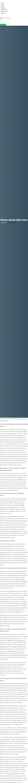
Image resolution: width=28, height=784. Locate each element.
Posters (3, 8)
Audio (2, 6)
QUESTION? (3, 24)
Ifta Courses (4, 11)
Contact (3, 13)
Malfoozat (9, 222)
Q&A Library (4, 9)
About (2, 4)
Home (2, 3)
